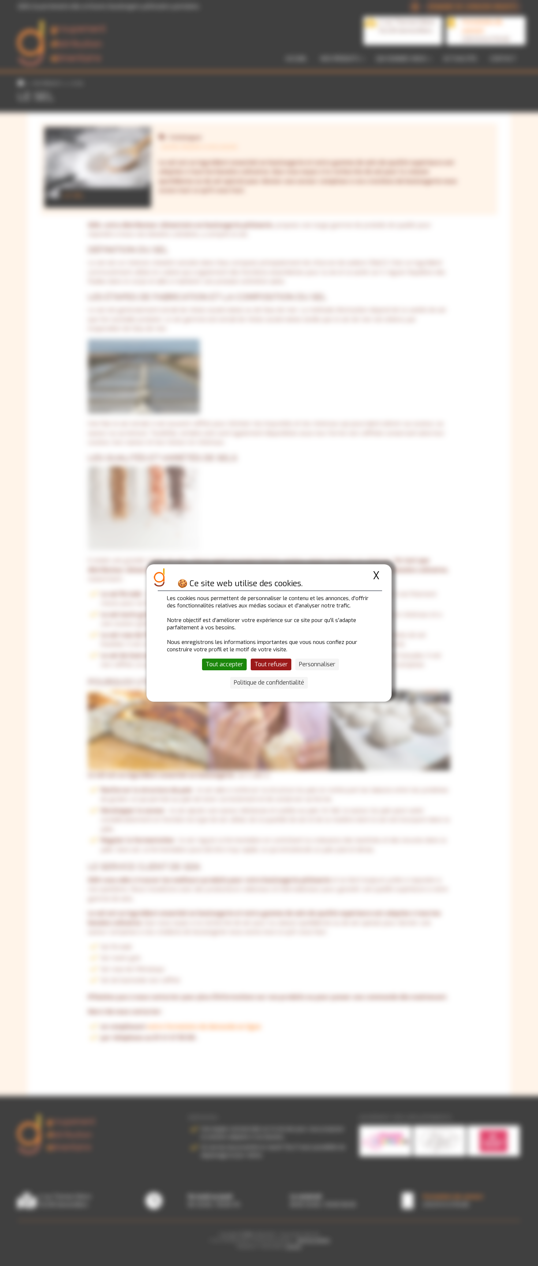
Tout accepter (224, 664)
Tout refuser (271, 664)
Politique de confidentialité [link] (269, 682)
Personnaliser (317, 664)
